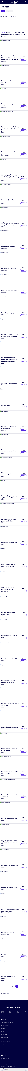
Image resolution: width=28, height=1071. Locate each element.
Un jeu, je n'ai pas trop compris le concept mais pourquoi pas (9, 335)
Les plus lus (9, 11)
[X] (18, 1012)
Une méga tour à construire (8, 269)
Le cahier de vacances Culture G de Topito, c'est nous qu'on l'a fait (9, 842)
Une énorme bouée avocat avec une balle (9, 82)
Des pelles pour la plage (7, 313)
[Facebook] (10, 1012)
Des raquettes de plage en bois (9, 865)
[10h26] (14, 2)
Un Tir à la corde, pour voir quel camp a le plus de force (9, 565)
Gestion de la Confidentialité (7, 1051)
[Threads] (25, 1012)
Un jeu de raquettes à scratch (9, 659)
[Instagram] (2, 1012)
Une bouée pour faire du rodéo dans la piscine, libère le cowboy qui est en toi (10, 177)
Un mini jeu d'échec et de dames (10, 291)
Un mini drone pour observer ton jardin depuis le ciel (10, 910)
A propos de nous (5, 1025)
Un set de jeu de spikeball (8, 955)
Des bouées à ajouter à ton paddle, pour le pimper (8, 520)
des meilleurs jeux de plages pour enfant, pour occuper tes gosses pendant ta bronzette (13, 34)
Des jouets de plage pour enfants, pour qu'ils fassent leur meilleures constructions (9, 359)
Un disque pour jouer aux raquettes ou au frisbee (8, 681)
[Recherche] (25, 2)
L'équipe (3, 1028)
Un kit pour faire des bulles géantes (8, 153)
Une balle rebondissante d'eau (9, 818)
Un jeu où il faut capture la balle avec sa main (9, 704)
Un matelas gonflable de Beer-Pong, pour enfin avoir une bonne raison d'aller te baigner (9, 58)
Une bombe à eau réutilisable (9, 383)
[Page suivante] (16, 986)
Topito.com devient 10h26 (7, 1022)
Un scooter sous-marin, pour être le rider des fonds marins (9, 451)
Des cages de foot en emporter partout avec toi (9, 773)
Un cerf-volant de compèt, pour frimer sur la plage (9, 750)
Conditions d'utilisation (6, 1045)
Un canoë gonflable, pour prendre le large (8, 613)
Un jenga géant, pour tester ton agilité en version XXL (9, 497)
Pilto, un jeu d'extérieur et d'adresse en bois (8, 474)
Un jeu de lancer (5, 405)
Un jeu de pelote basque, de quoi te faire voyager (10, 428)
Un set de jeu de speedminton (9, 888)
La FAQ (2, 1031)
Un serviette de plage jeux (8, 247)
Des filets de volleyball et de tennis (8, 977)
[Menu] (2, 2)
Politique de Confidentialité (7, 1048)
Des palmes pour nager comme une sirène (9, 105)
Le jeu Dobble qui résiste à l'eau (9, 727)
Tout (3, 11)
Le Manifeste (4, 1034)
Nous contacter (4, 1037)
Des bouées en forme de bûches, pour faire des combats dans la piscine (10, 129)
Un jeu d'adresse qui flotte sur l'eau (9, 636)
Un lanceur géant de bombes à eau (9, 201)
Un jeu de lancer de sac (7, 933)
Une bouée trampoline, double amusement (9, 796)
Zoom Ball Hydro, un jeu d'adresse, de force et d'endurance (7, 589)
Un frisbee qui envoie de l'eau (9, 542)
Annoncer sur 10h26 (5, 1058)
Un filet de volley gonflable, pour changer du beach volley (10, 224)
